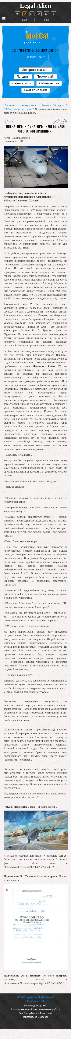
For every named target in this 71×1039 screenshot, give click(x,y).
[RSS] (39, 13)
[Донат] (24, 13)
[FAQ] (53, 13)
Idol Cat (40, 1000)
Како (24, 19)
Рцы (46, 19)
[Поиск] (46, 13)
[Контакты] (32, 13)
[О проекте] (17, 13)
